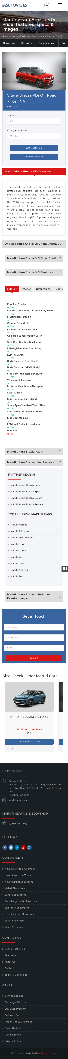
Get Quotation (34, 148)
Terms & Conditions (16, 975)
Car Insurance (13, 1034)
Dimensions (43, 289)
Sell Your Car (12, 1015)
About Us (10, 962)
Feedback (10, 955)
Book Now (9, 43)
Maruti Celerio (18, 550)
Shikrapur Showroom (17, 907)
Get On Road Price (29, 741)
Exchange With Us (15, 1002)
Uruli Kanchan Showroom (19, 914)
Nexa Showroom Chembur (20, 869)
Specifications (47, 43)
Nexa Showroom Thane (18, 875)
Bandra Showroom (15, 895)
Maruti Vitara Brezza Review (26, 504)
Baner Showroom (14, 920)
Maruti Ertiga (17, 544)
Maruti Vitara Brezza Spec (25, 491)
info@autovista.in (18, 800)
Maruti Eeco (17, 576)
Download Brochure (34, 156)
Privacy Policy (13, 1041)
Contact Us (11, 968)
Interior (26, 289)
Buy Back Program (15, 1009)
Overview (26, 43)
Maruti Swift (17, 557)
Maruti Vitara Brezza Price (25, 485)
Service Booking (14, 996)
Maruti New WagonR (22, 537)
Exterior (11, 289)
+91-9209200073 (18, 823)
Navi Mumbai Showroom (19, 882)
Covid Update (13, 1028)
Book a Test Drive (15, 949)
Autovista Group (47, 1053)
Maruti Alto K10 (19, 570)
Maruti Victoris (18, 524)
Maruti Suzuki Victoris (29, 716)
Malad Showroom (15, 888)
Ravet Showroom (14, 927)
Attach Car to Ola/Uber (18, 1021)
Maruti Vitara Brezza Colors (26, 498)
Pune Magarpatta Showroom (21, 901)
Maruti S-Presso (19, 531)
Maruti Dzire (17, 563)
